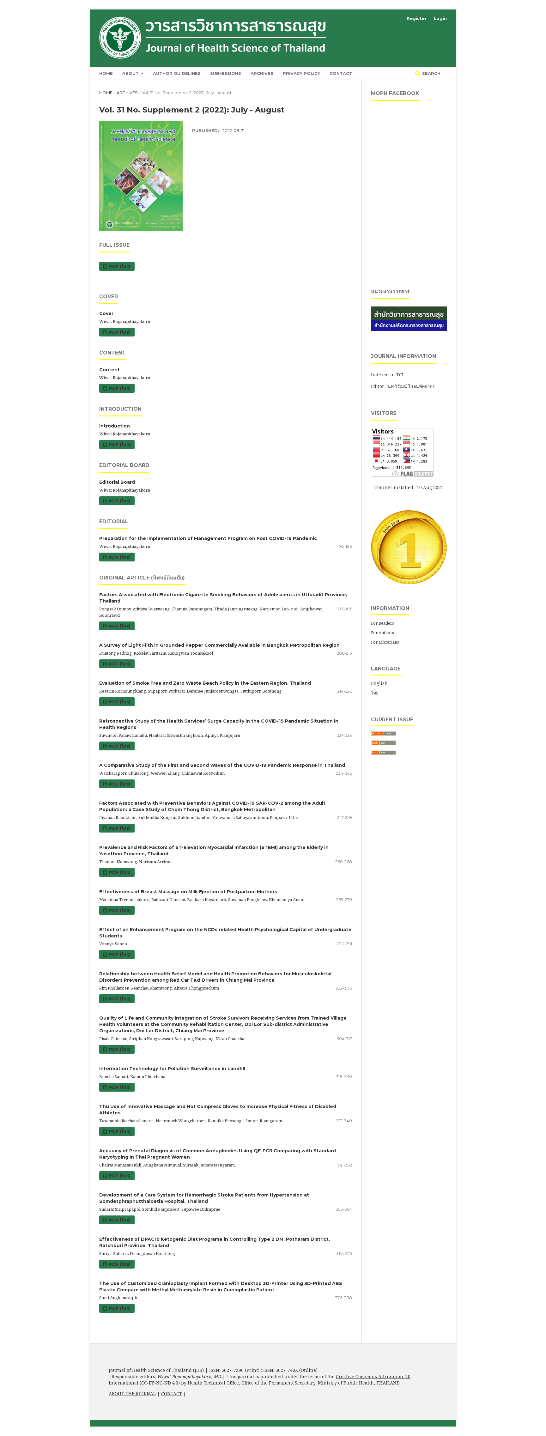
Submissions (225, 73)
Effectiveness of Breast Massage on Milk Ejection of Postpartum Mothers (188, 891)
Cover (106, 313)
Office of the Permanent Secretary (278, 1383)
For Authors (382, 632)
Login (440, 18)
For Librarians (385, 642)
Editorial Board (117, 482)
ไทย (375, 693)
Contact (341, 73)
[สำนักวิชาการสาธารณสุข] (409, 329)
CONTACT (171, 1394)
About (131, 73)
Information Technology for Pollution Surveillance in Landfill (172, 1068)
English (379, 683)
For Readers (382, 623)
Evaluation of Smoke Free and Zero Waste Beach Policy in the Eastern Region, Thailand (205, 683)
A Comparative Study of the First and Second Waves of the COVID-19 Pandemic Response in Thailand (222, 765)
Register (417, 18)
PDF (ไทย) (119, 266)
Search (430, 73)
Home (106, 73)
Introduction (114, 426)
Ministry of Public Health (346, 1383)
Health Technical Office (213, 1383)
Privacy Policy (301, 73)
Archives (262, 73)
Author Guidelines (177, 73)
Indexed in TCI (387, 375)
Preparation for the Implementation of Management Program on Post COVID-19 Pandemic (208, 538)
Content (109, 370)
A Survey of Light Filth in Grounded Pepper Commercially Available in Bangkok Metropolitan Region (219, 645)
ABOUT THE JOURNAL (132, 1394)
